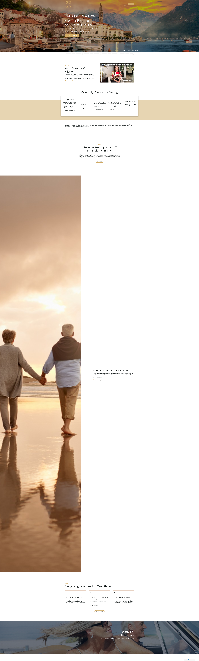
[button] (98, 4)
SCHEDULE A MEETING (72, 35)
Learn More (69, 81)
